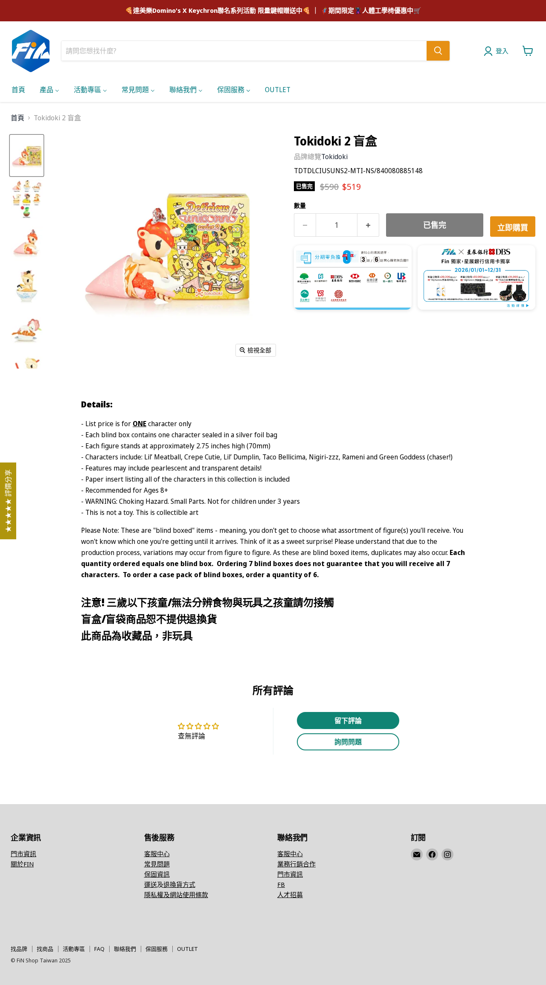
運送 (150, 884)
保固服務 (156, 949)
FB (281, 884)
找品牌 (19, 949)
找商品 (45, 949)
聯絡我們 (125, 949)
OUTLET (187, 949)
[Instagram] (447, 854)
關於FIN (22, 864)
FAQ (99, 949)
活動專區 (74, 949)
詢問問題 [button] (348, 742)
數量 (300, 205)
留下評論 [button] (348, 720)
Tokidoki (334, 156)
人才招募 (290, 894)
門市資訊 (23, 853)
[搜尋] (438, 51)
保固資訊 (157, 874)
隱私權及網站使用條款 (176, 894)
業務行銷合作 (296, 864)
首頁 (17, 118)
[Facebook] (432, 854)
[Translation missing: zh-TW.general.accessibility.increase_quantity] (368, 225)
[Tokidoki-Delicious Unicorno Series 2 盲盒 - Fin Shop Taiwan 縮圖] (27, 156)
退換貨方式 (179, 884)
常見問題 (157, 864)
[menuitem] (18, 89)
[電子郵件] (417, 854)
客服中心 (157, 853)
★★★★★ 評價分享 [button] (8, 500)
